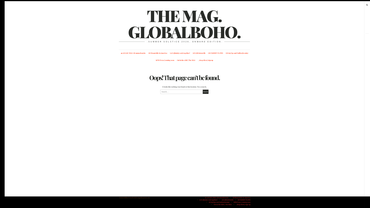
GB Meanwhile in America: (157, 53)
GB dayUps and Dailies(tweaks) (237, 53)
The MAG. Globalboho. (184, 23)
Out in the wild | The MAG (186, 60)
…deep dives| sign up (205, 60)
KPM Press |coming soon (165, 60)
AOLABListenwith (199, 53)
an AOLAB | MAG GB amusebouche (133, 53)
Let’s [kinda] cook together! (180, 53)
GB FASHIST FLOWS (215, 53)
